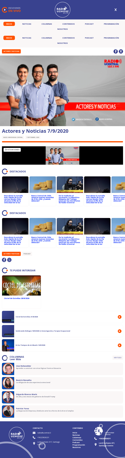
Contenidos (68, 24)
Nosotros (62, 29)
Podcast (89, 24)
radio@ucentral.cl (44, 433)
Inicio (9, 24)
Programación (111, 24)
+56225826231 (43, 437)
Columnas (47, 24)
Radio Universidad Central (13, 137)
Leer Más (15, 359)
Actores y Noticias (11, 51)
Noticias (26, 24)
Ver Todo (117, 357)
